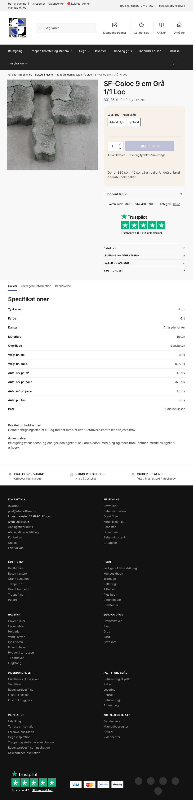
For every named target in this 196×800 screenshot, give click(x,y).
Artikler (161, 32)
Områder (179, 32)
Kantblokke (15, 568)
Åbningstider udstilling (23, 532)
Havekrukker (16, 621)
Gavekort (110, 642)
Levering (109, 689)
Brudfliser (110, 543)
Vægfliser (14, 684)
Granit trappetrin (19, 589)
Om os (12, 543)
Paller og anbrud (116, 262)
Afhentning (111, 705)
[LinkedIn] (175, 781)
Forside (12, 74)
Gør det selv (141, 32)
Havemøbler (16, 626)
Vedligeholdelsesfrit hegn (121, 568)
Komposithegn (113, 573)
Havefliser (111, 506)
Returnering (112, 700)
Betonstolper (112, 600)
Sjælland (134, 122)
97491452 (147, 5)
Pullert (12, 600)
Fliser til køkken (18, 695)
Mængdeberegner (114, 32)
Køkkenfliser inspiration (24, 753)
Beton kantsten (18, 573)
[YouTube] (158, 791)
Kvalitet (110, 247)
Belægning (25, 74)
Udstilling (14, 721)
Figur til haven (17, 647)
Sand (107, 626)
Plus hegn (110, 594)
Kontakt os (15, 537)
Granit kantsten (18, 578)
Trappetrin (15, 584)
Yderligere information (36, 286)
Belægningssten (44, 74)
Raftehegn (111, 584)
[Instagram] (151, 781)
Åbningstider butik (20, 527)
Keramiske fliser (115, 522)
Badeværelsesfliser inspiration (29, 747)
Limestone (111, 532)
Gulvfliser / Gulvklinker (23, 679)
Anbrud (109, 695)
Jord (107, 637)
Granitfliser (111, 516)
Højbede (14, 631)
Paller (107, 684)
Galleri (12, 286)
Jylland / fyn (116, 122)
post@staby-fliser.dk (172, 5)
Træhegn (110, 578)
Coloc (88, 74)
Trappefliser (16, 594)
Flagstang (14, 663)
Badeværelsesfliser (21, 689)
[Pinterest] (163, 781)
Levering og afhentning (121, 255)
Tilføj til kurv (149, 146)
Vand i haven (16, 637)
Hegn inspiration (19, 737)
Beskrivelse (63, 286)
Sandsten (110, 527)
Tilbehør (109, 589)
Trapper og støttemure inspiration (31, 742)
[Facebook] (138, 781)
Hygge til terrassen (21, 652)
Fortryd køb (16, 548)
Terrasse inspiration (21, 726)
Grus (107, 631)
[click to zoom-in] (52, 125)
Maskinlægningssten (69, 74)
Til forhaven (16, 658)
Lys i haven (15, 642)
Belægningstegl (114, 537)
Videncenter (56, 3)
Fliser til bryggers (20, 700)
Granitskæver (113, 621)
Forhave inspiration (21, 732)
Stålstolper (111, 605)
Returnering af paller (118, 679)
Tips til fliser (113, 270)
